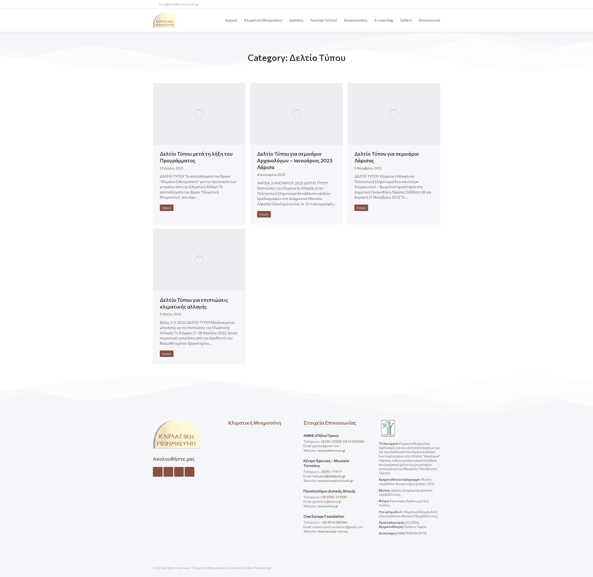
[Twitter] (179, 472)
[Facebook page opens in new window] (410, 4)
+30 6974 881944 (334, 522)
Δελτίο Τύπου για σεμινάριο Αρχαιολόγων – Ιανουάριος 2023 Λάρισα (294, 160)
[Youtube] (189, 472)
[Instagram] (168, 472)
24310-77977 (331, 471)
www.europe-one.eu (332, 531)
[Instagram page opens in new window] (427, 4)
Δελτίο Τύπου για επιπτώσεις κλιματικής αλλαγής (194, 303)
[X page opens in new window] (418, 4)
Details (166, 207)
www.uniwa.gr (327, 506)
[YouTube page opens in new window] (436, 4)
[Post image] (199, 114)
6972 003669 (353, 441)
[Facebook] (158, 472)
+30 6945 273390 (333, 497)
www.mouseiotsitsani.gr (335, 480)
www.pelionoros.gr (331, 450)
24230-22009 (331, 441)
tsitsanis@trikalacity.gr (328, 476)
